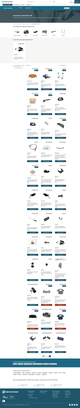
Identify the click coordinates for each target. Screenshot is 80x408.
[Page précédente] (43, 356)
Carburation (28, 372)
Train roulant (44, 374)
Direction (39, 372)
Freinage (63, 372)
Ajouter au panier (33, 89)
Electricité (50, 372)
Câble (23, 372)
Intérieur (15, 374)
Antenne (15, 363)
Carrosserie (34, 372)
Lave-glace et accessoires (37, 363)
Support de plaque (53, 363)
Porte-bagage (46, 363)
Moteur (19, 374)
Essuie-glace (20, 363)
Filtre (60, 372)
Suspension (38, 374)
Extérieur (55, 372)
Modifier (74, 8)
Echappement (45, 372)
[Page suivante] (50, 356)
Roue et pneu (24, 374)
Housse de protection (27, 363)
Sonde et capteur (31, 374)
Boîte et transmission (17, 372)
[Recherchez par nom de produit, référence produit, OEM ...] (54, 1)
